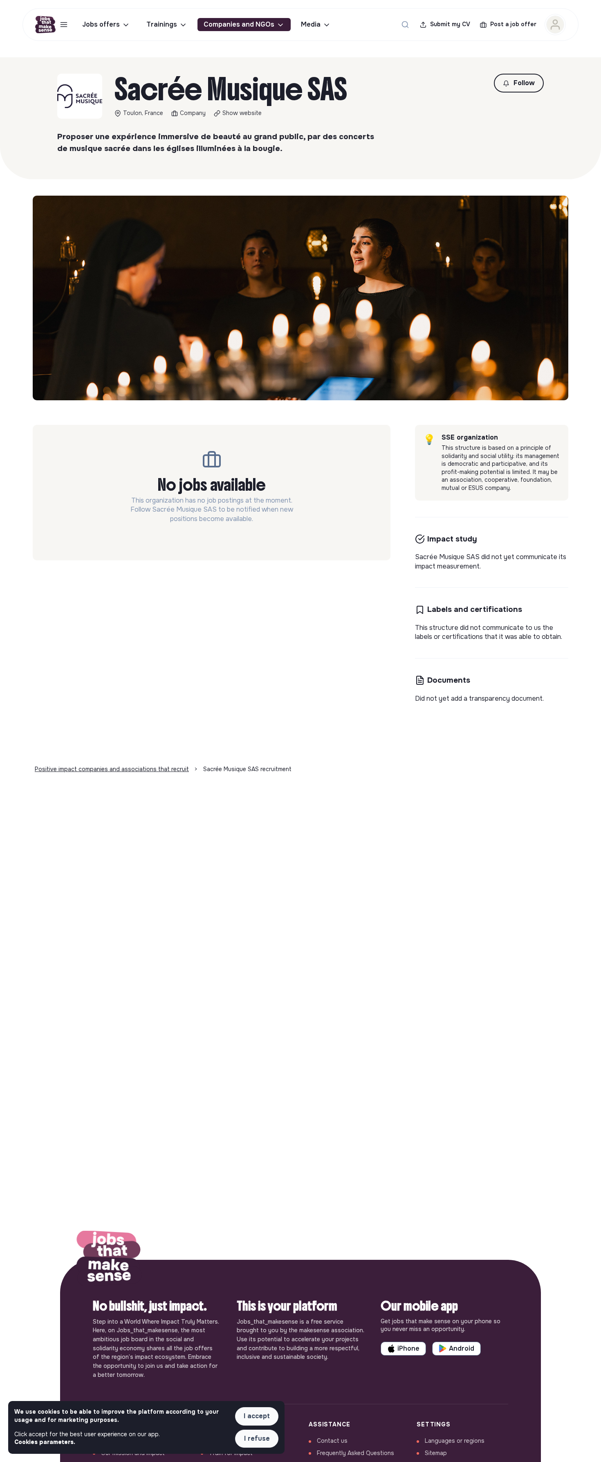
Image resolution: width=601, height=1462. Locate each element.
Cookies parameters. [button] (44, 1442)
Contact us (332, 1440)
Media (311, 24)
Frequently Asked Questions (355, 1453)
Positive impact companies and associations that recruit (112, 769)
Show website (242, 113)
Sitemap (436, 1453)
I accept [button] (257, 1416)
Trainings (161, 24)
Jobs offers (101, 24)
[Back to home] (109, 1260)
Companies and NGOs (239, 24)
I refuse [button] (257, 1438)
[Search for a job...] (405, 25)
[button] (519, 83)
